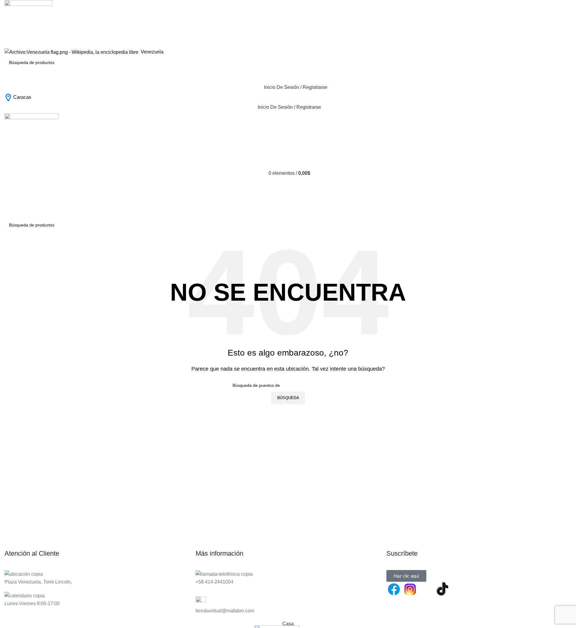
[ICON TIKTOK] (442, 589)
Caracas (22, 97)
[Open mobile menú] (288, 213)
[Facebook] (393, 589)
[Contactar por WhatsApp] (426, 589)
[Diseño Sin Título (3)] (458, 589)
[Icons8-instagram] (410, 589)
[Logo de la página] (28, 23)
